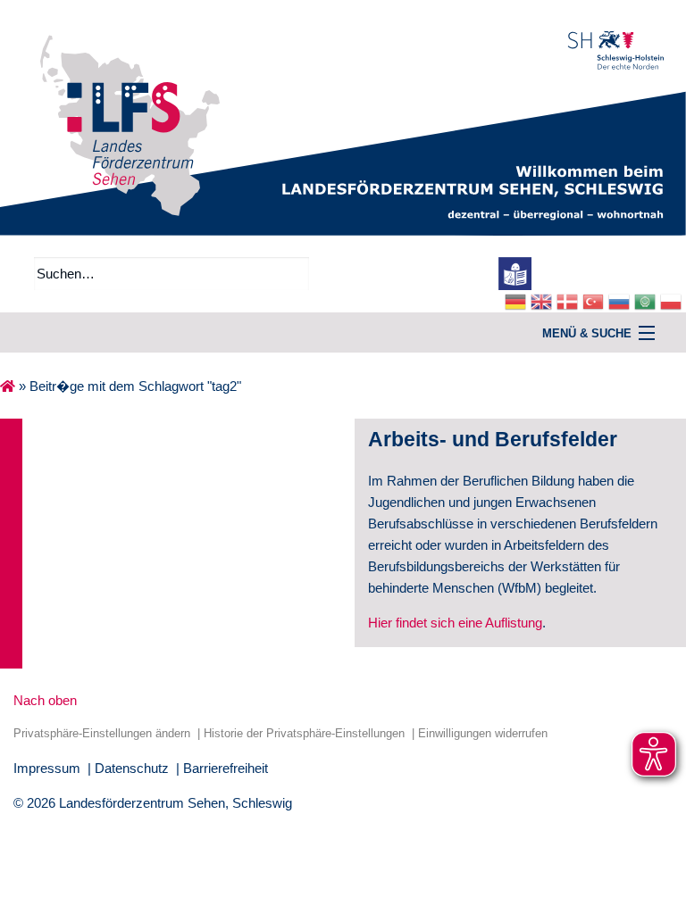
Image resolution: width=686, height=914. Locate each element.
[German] (518, 300)
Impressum (46, 768)
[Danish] (569, 300)
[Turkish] (595, 300)
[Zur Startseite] (343, 116)
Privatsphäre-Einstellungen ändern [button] (101, 733)
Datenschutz (132, 768)
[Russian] (621, 300)
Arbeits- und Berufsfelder (492, 439)
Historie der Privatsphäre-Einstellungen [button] (304, 733)
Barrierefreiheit (225, 768)
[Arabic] (647, 300)
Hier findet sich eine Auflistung (455, 622)
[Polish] (673, 300)
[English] (543, 300)
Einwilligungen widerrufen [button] (483, 733)
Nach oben (45, 700)
